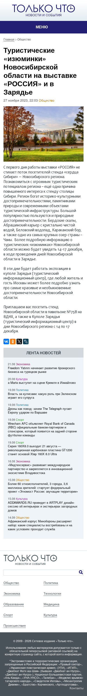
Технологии (52, 593)
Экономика (23, 364)
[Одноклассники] (13, 341)
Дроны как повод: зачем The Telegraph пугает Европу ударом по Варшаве (40, 410)
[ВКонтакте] (6, 341)
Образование (13, 604)
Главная (8, 39)
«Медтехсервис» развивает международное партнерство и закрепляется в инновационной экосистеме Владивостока (40, 469)
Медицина (51, 604)
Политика (22, 390)
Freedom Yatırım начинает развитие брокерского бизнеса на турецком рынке (41, 370)
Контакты (77, 688)
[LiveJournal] (26, 341)
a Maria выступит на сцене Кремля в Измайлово (42, 382)
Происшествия (14, 625)
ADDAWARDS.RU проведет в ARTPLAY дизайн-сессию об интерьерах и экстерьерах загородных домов (42, 506)
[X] (19, 341)
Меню (42, 27)
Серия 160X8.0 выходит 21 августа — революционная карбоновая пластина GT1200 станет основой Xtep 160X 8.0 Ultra (40, 450)
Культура (22, 379)
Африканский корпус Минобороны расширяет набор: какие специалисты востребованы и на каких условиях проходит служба (40, 525)
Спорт (20, 419)
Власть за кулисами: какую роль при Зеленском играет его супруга (42, 395)
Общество (46, 100)
